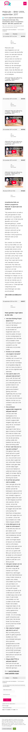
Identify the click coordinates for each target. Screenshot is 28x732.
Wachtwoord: (6, 694)
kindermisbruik (10, 25)
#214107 (23, 160)
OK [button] (14, 728)
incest (6, 25)
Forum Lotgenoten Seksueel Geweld (14, 17)
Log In (7, 699)
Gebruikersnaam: (7, 689)
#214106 (23, 129)
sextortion (11, 27)
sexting (7, 27)
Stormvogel (5, 705)
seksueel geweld (17, 25)
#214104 (23, 36)
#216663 (23, 191)
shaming (15, 27)
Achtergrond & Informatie (8, 20)
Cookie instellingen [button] (7, 728)
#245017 (23, 301)
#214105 (23, 98)
